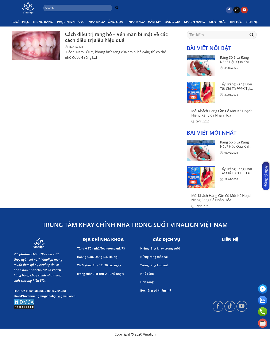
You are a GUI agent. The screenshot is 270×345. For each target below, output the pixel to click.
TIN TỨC (236, 22)
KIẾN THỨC (217, 22)
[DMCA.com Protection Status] (24, 303)
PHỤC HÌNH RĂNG (71, 22)
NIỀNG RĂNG (43, 22)
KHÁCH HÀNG (194, 22)
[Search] (116, 8)
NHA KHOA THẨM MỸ (144, 22)
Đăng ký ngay (265, 176)
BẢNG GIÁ (172, 22)
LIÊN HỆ (252, 22)
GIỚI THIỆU (20, 22)
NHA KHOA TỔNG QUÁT (106, 22)
